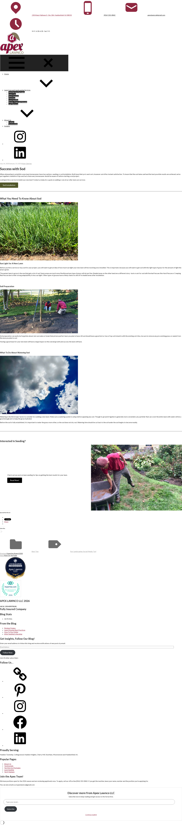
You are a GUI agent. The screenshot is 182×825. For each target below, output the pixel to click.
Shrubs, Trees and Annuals (17, 102)
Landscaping (77, 551)
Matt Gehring (27, 164)
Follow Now (8, 652)
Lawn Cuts (12, 94)
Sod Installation (9, 185)
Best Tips (35, 551)
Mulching (11, 98)
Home (6, 74)
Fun (71, 551)
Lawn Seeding (13, 100)
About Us (7, 120)
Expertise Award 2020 (11, 553)
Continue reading (91, 815)
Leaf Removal (13, 104)
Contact (11, 122)
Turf (94, 551)
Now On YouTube (8, 555)
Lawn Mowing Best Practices (14, 630)
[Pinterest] (20, 697)
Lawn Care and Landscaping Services (17, 90)
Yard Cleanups (13, 96)
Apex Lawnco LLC (15, 570)
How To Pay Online (11, 632)
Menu (66, 70)
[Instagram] (20, 144)
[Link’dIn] (20, 160)
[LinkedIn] (20, 745)
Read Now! (14, 480)
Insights (7, 126)
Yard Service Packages (16, 92)
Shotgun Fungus (10, 628)
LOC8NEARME (16, 564)
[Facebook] (20, 729)
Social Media (87, 551)
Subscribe (10, 809)
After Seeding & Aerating (13, 634)
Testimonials (13, 124)
